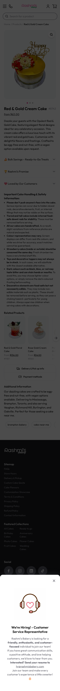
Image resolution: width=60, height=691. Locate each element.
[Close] (54, 581)
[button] (30, 345)
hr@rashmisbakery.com (30, 666)
